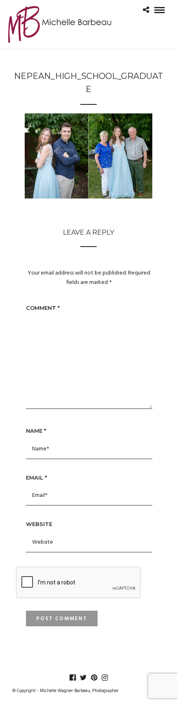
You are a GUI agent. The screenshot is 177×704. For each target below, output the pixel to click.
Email (36, 477)
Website (39, 524)
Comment (43, 308)
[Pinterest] (94, 678)
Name (36, 430)
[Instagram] (104, 678)
